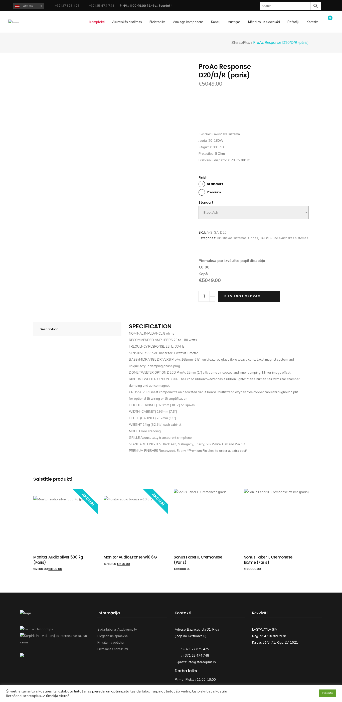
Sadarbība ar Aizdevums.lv (117, 629)
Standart (206, 202)
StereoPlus (241, 43)
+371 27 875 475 (67, 6)
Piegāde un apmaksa (112, 636)
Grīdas (253, 238)
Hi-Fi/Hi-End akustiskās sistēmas (284, 238)
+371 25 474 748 (101, 6)
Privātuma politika (110, 642)
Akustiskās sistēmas (232, 238)
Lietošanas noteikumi (112, 649)
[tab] (77, 329)
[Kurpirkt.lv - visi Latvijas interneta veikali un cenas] (55, 642)
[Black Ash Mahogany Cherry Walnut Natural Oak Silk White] (254, 212)
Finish (203, 177)
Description (49, 329)
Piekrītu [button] (327, 693)
